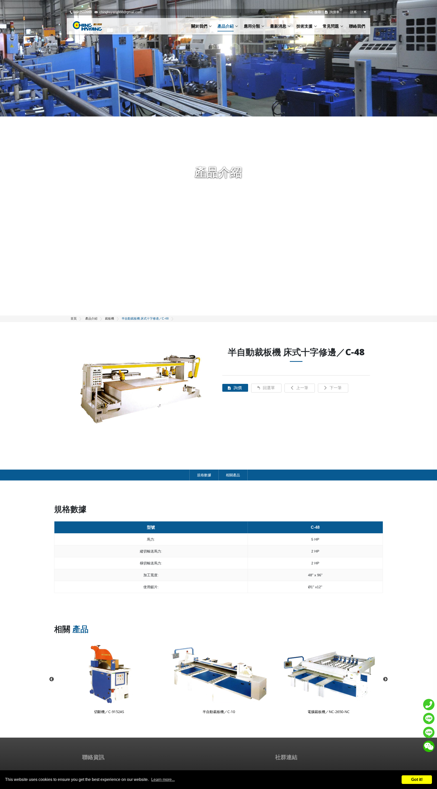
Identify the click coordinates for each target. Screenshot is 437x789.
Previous (51, 679)
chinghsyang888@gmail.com (120, 12)
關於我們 (199, 26)
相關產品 (233, 475)
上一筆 (302, 388)
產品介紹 (225, 26)
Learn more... (163, 779)
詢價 (238, 388)
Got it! (417, 779)
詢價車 (334, 12)
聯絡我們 (357, 26)
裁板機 (109, 318)
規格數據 (204, 475)
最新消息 (278, 26)
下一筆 (336, 388)
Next (385, 679)
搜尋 (317, 12)
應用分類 (252, 26)
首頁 (74, 318)
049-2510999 (82, 12)
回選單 (269, 388)
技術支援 (304, 26)
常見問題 (331, 26)
